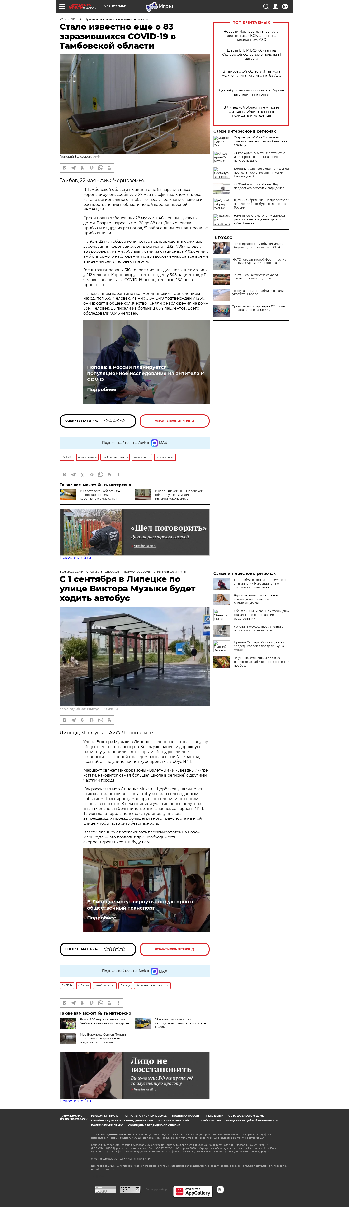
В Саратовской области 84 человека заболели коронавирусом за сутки (100, 494)
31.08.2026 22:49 (71, 571)
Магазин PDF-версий (173, 1120)
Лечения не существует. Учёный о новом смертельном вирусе (258, 628)
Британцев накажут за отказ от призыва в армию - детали (255, 277)
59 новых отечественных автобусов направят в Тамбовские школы (180, 1023)
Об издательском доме (246, 1115)
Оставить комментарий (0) (174, 420)
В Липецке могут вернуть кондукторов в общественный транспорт (140, 905)
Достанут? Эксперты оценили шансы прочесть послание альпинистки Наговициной (261, 172)
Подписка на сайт (185, 1115)
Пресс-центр (214, 1115)
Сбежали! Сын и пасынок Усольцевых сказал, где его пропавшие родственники (261, 614)
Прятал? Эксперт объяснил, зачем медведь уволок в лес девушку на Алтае (259, 646)
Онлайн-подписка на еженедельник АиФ (122, 1120)
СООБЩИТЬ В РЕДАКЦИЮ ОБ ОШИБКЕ (154, 1125)
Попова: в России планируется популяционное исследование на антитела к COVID (145, 373)
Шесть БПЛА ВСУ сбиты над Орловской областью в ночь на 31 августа (251, 55)
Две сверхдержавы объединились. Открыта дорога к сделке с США (258, 245)
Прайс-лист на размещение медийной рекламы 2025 (239, 1120)
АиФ (96, 156)
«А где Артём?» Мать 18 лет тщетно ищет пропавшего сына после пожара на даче (259, 156)
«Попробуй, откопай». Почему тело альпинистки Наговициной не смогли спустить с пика (260, 583)
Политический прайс (107, 1125)
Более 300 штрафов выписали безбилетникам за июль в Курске (104, 1021)
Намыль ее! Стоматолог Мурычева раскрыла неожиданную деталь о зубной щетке (259, 219)
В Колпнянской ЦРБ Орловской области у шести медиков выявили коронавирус (179, 494)
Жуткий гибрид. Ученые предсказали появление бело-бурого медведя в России (261, 203)
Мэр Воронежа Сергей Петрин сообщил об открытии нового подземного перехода (103, 1038)
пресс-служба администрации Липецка (89, 709)
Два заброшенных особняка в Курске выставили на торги (251, 92)
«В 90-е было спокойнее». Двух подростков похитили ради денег (259, 186)
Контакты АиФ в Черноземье (145, 1115)
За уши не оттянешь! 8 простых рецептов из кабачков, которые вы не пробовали (261, 661)
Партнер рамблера (157, 1189)
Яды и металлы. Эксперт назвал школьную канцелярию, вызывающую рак (257, 599)
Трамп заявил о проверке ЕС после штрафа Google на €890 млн (258, 308)
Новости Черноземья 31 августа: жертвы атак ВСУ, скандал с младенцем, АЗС (251, 36)
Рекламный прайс (104, 1115)
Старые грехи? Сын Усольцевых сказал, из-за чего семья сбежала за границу (260, 141)
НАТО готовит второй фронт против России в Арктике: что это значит (259, 261)
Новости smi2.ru (75, 557)
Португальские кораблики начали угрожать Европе (258, 292)
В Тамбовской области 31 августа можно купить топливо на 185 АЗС (251, 73)
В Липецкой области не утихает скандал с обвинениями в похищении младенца (251, 111)
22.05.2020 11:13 (70, 19)
